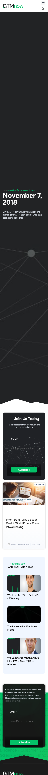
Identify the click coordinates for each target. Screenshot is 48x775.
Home (5, 190)
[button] (43, 3)
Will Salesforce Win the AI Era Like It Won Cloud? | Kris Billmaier (23, 661)
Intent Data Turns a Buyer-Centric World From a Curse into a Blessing (22, 523)
